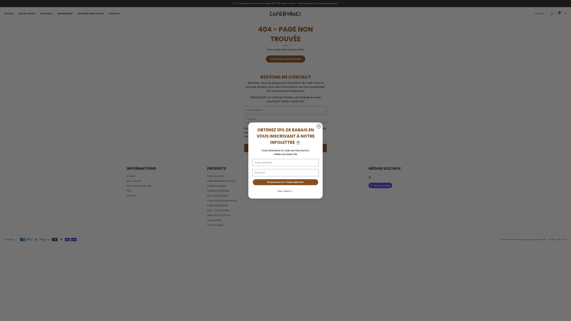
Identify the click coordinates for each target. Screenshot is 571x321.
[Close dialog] (319, 126)
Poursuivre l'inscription (285, 182)
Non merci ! (285, 191)
